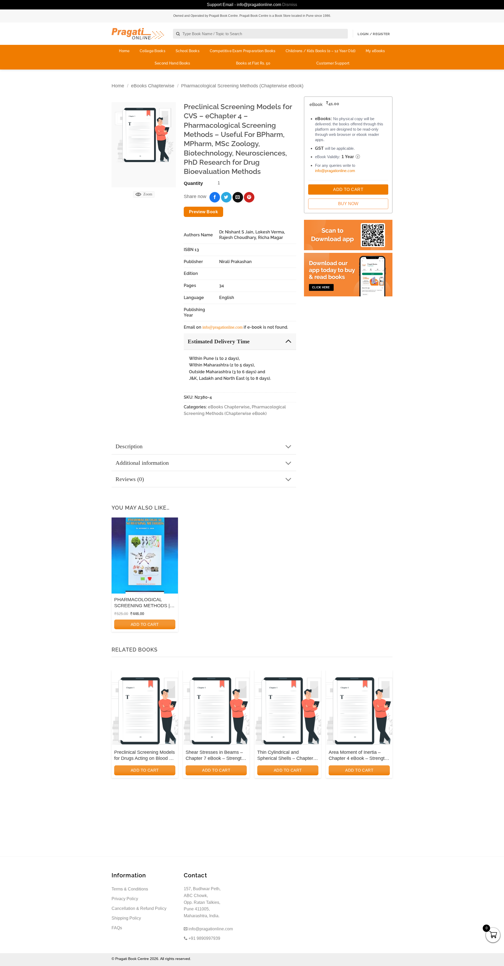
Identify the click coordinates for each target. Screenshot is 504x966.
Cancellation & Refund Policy (139, 908)
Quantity (193, 183)
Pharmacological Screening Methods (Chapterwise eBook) (242, 85)
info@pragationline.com (222, 327)
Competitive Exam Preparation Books (243, 51)
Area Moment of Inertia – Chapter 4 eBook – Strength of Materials (358, 756)
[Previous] (117, 741)
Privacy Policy (125, 898)
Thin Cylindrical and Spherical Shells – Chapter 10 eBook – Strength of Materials (285, 756)
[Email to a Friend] (238, 197)
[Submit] (178, 34)
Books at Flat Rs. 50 (253, 63)
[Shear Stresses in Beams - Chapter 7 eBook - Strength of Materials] (216, 710)
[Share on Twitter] (226, 197)
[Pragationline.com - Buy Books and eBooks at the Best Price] (138, 33)
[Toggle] (288, 341)
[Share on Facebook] (214, 197)
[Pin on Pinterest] (249, 197)
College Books (152, 51)
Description (129, 446)
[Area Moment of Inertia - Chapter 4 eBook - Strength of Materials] (359, 710)
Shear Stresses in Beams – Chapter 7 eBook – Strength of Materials (215, 756)
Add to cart (145, 624)
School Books (188, 51)
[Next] (387, 741)
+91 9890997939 (203, 938)
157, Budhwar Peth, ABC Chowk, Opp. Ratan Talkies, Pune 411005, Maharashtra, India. (202, 902)
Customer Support (332, 63)
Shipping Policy (126, 918)
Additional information (142, 463)
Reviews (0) (130, 479)
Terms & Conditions (130, 889)
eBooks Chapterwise (152, 85)
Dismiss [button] (289, 4)
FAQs (117, 928)
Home (124, 51)
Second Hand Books (172, 63)
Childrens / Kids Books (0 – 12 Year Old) (320, 51)
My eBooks (375, 51)
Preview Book (203, 212)
